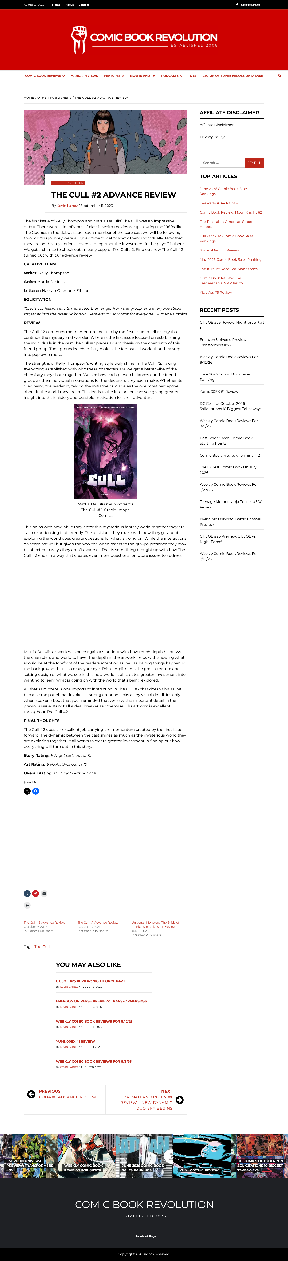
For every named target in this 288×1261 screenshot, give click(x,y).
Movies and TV (142, 76)
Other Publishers (68, 182)
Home (56, 4)
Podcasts (170, 76)
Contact (84, 4)
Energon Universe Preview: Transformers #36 (101, 1001)
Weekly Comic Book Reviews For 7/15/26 (229, 556)
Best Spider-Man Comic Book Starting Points (226, 441)
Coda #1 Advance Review (67, 1094)
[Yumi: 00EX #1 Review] (144, 1156)
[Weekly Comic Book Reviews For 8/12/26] (29, 1156)
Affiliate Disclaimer (217, 125)
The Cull (42, 946)
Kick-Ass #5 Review (216, 292)
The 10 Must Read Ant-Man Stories (229, 269)
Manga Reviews (84, 76)
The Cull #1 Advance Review (98, 922)
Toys (192, 76)
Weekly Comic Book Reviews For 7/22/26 (229, 487)
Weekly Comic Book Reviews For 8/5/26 (93, 1061)
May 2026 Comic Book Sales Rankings (231, 260)
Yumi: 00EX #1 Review (75, 1041)
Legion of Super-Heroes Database (233, 76)
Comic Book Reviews (43, 76)
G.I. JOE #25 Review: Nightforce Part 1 (91, 981)
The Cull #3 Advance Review (44, 922)
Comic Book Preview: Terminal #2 (230, 455)
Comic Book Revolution (144, 1204)
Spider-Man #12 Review (219, 250)
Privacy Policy (212, 137)
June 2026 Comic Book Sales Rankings (225, 377)
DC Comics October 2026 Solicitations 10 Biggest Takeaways (230, 406)
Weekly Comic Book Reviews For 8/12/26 (94, 1021)
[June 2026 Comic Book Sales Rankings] (87, 1156)
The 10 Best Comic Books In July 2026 (228, 470)
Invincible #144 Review (219, 203)
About (70, 4)
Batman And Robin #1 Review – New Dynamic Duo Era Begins (146, 1100)
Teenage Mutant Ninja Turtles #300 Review (231, 504)
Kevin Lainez (68, 206)
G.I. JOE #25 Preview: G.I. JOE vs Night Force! (228, 539)
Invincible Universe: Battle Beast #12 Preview (231, 522)
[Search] (279, 76)
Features (112, 76)
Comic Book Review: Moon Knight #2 (231, 212)
